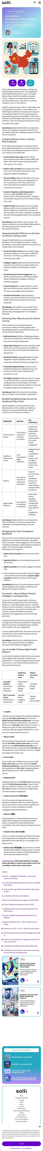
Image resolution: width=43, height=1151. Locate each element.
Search (35, 3)
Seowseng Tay (7, 861)
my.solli (21, 1106)
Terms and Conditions (21, 1119)
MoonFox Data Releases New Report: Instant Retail (21, 900)
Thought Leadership (21, 1098)
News (21, 1096)
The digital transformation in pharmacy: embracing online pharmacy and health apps (21, 951)
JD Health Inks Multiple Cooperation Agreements (20, 946)
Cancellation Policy (21, 1121)
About (21, 1104)
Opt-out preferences (15, 1148)
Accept (21, 1144)
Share (12, 84)
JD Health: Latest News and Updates (16, 896)
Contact (21, 1113)
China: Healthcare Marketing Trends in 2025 (19, 905)
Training (21, 1100)
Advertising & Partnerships (21, 1111)
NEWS (22, 959)
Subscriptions (21, 1109)
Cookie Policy (21, 1115)
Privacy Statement (27, 1148)
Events (21, 1102)
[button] (40, 1127)
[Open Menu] (39, 2)
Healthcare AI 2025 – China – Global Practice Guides (21, 929)
